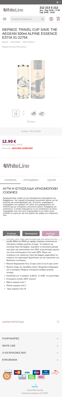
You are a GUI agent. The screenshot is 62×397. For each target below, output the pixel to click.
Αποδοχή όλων (50, 234)
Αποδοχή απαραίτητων (11, 234)
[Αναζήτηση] (42, 19)
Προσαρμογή (31, 234)
